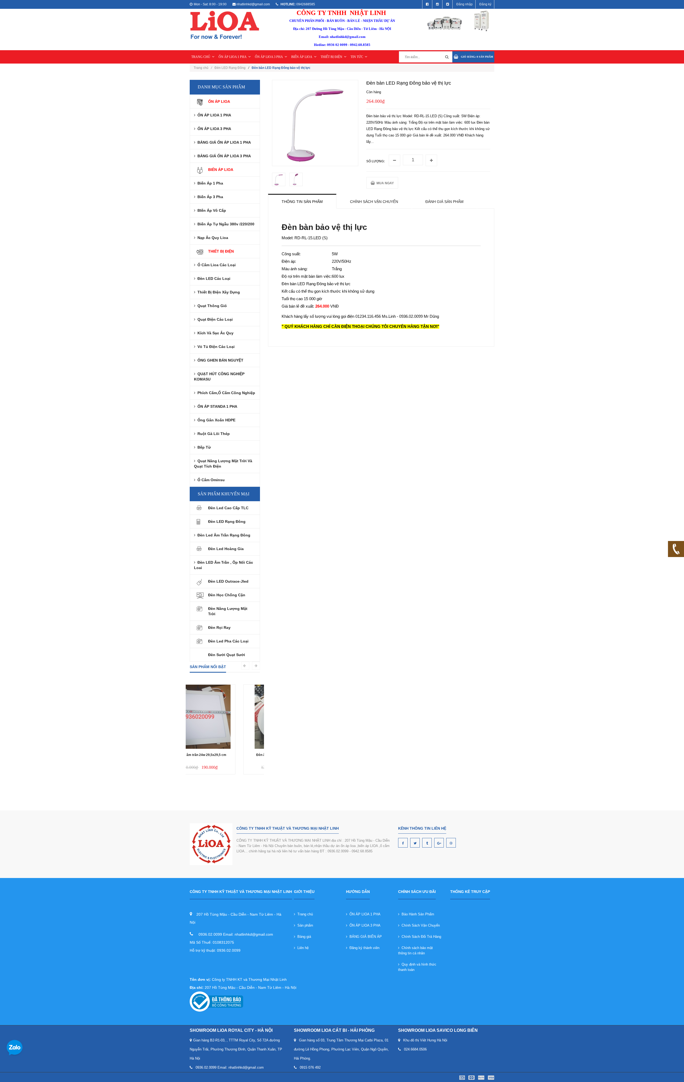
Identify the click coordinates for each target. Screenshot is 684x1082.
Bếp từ (203, 447)
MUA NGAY (384, 183)
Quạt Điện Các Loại (214, 319)
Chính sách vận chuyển (374, 201)
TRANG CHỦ (200, 57)
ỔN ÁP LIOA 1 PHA (233, 57)
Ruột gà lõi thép (212, 434)
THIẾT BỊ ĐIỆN (331, 57)
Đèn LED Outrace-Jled (228, 581)
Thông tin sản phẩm (302, 201)
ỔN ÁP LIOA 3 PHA (269, 57)
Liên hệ (302, 948)
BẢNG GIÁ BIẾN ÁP (364, 937)
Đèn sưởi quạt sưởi (226, 655)
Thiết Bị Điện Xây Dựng (217, 292)
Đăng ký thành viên (363, 948)
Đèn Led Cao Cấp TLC (228, 508)
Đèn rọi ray (219, 627)
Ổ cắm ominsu (210, 480)
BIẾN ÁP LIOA (301, 57)
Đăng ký (485, 4)
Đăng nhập (464, 4)
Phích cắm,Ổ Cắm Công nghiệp (225, 393)
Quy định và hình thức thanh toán (417, 967)
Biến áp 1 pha (209, 183)
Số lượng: (375, 161)
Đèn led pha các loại (228, 641)
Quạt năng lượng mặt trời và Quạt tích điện (223, 463)
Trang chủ (304, 914)
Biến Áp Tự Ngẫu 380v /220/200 (224, 224)
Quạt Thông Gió (211, 306)
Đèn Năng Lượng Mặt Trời (227, 611)
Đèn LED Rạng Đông (230, 68)
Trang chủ (203, 68)
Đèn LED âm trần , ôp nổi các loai (223, 565)
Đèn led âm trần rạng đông (222, 535)
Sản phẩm (304, 925)
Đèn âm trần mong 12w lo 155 (225, 755)
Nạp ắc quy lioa (211, 238)
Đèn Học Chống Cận (226, 595)
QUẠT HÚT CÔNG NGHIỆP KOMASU (219, 376)
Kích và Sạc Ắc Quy (214, 333)
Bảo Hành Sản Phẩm (416, 914)
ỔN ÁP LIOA (219, 101)
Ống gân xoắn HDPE (215, 420)
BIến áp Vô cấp (210, 210)
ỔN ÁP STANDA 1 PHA (216, 406)
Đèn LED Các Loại (212, 278)
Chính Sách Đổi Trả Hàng (420, 937)
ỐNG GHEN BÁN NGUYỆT (219, 360)
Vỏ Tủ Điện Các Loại (215, 346)
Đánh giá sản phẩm (444, 201)
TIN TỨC (357, 57)
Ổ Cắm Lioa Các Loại (215, 265)
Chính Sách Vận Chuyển (419, 925)
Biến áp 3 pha (209, 197)
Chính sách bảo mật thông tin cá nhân (415, 950)
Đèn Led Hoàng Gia (226, 549)
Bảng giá (303, 937)
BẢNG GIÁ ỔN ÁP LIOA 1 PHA (223, 142)
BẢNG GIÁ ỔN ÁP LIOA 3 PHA (223, 156)
